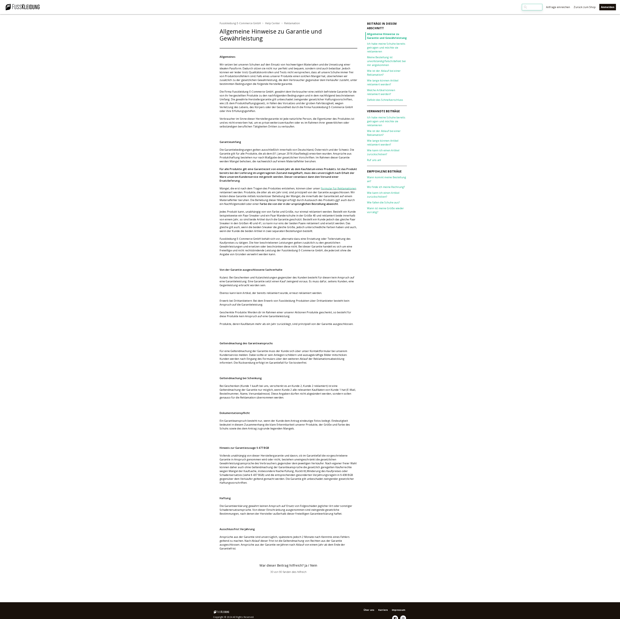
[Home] (22, 7)
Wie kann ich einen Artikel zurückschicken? (383, 152)
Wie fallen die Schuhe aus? (383, 202)
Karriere (383, 609)
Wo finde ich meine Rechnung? (386, 187)
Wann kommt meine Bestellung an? (386, 179)
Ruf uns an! (374, 160)
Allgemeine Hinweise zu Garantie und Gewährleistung (387, 36)
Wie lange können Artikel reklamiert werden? (382, 82)
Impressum (398, 609)
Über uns (369, 609)
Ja (306, 565)
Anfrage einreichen (558, 7)
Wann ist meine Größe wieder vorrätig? (385, 210)
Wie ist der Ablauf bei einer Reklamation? (384, 72)
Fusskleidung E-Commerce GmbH (240, 23)
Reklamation (292, 23)
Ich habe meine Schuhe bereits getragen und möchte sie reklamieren (386, 47)
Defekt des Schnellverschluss (385, 100)
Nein (313, 565)
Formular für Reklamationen (338, 188)
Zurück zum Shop (585, 7)
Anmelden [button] (607, 7)
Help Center (272, 23)
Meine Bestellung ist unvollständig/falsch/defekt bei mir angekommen (386, 61)
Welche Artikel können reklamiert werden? (381, 92)
